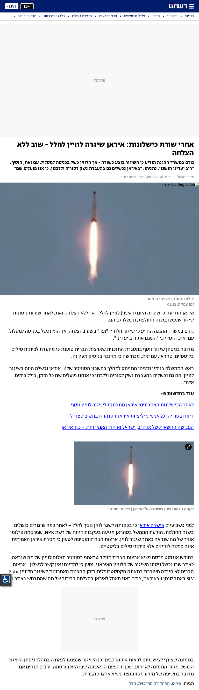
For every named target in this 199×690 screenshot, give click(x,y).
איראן (176, 683)
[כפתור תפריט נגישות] (6, 579)
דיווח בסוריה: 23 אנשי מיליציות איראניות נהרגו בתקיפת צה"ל (132, 416)
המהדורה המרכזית (154, 683)
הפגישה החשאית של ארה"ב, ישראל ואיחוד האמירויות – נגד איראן (127, 427)
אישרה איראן (151, 525)
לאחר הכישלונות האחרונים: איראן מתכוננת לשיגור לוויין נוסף (132, 405)
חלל (132, 683)
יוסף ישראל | (184, 177)
